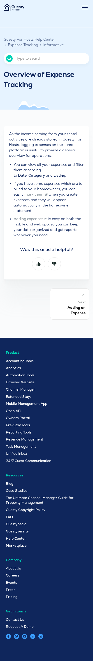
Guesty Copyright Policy (25, 510)
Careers (12, 575)
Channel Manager (20, 389)
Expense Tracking (23, 44)
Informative (53, 44)
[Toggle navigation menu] (84, 7)
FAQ (9, 517)
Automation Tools (20, 375)
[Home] (14, 7)
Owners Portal (18, 418)
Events (11, 582)
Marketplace (16, 545)
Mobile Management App (26, 403)
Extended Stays (19, 396)
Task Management (21, 446)
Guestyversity (17, 531)
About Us (13, 568)
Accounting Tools (20, 361)
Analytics (13, 368)
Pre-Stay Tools (18, 425)
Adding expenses (28, 218)
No (54, 263)
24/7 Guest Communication (28, 461)
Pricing (11, 597)
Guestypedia (16, 524)
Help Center (16, 538)
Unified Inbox (16, 453)
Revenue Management (24, 439)
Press (10, 590)
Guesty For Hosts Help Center (29, 39)
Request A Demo (20, 626)
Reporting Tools (19, 432)
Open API (13, 411)
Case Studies (17, 490)
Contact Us (15, 619)
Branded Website (20, 382)
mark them (34, 194)
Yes (38, 263)
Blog (9, 483)
